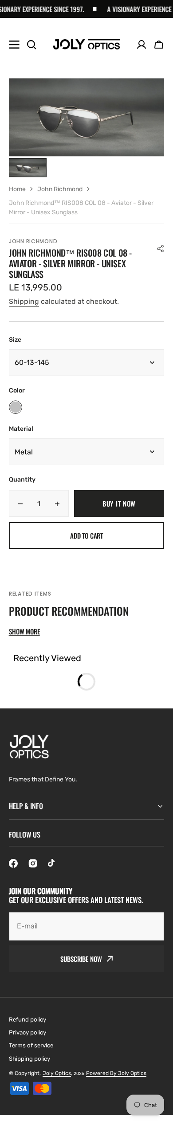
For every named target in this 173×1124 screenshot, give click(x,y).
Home (17, 189)
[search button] (31, 44)
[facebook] (13, 863)
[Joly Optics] (86, 44)
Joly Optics (57, 1073)
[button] (158, 44)
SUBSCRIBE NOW (81, 959)
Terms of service (31, 1045)
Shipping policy (29, 1058)
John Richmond (60, 189)
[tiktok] (52, 863)
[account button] (141, 44)
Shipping (24, 301)
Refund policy (27, 1019)
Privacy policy (27, 1032)
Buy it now (119, 503)
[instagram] (33, 863)
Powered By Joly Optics (116, 1073)
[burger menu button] (14, 44)
